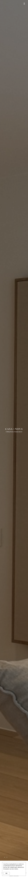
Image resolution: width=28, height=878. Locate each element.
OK (6, 873)
